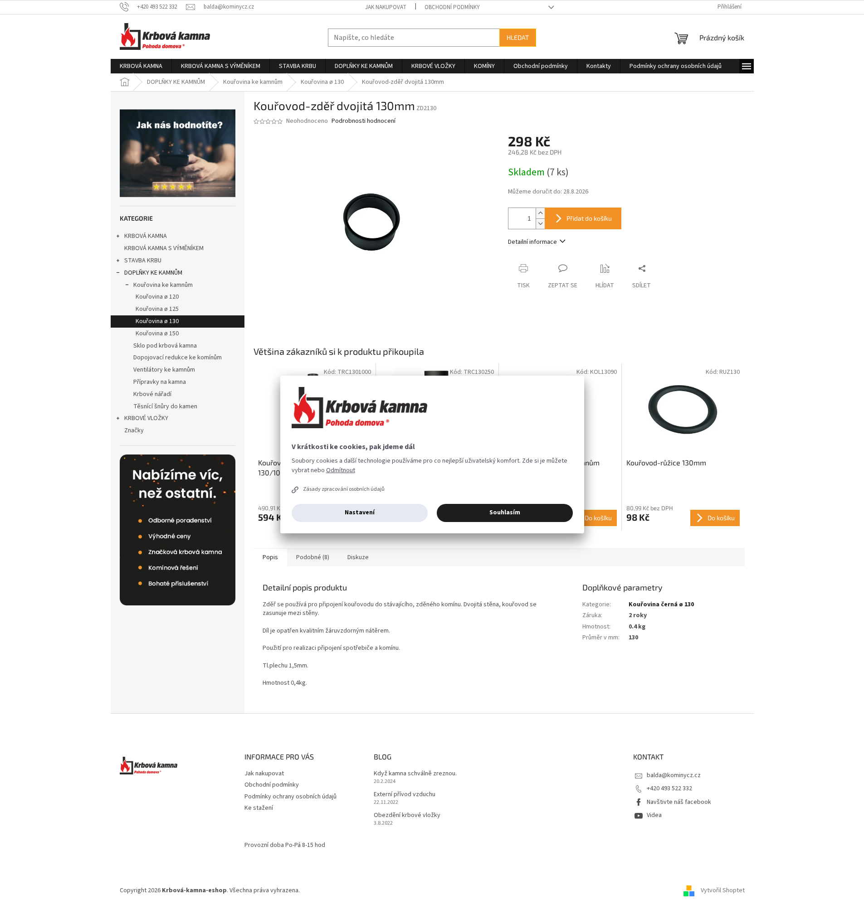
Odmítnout (340, 470)
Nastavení (360, 512)
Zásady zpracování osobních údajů (344, 489)
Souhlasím (504, 512)
